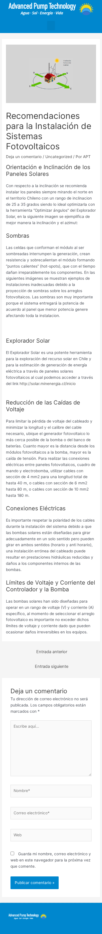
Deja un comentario (24, 156)
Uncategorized (58, 156)
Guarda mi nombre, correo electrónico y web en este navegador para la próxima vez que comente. (50, 860)
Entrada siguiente (51, 666)
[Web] (51, 836)
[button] (51, 25)
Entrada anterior (51, 651)
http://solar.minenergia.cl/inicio (48, 383)
